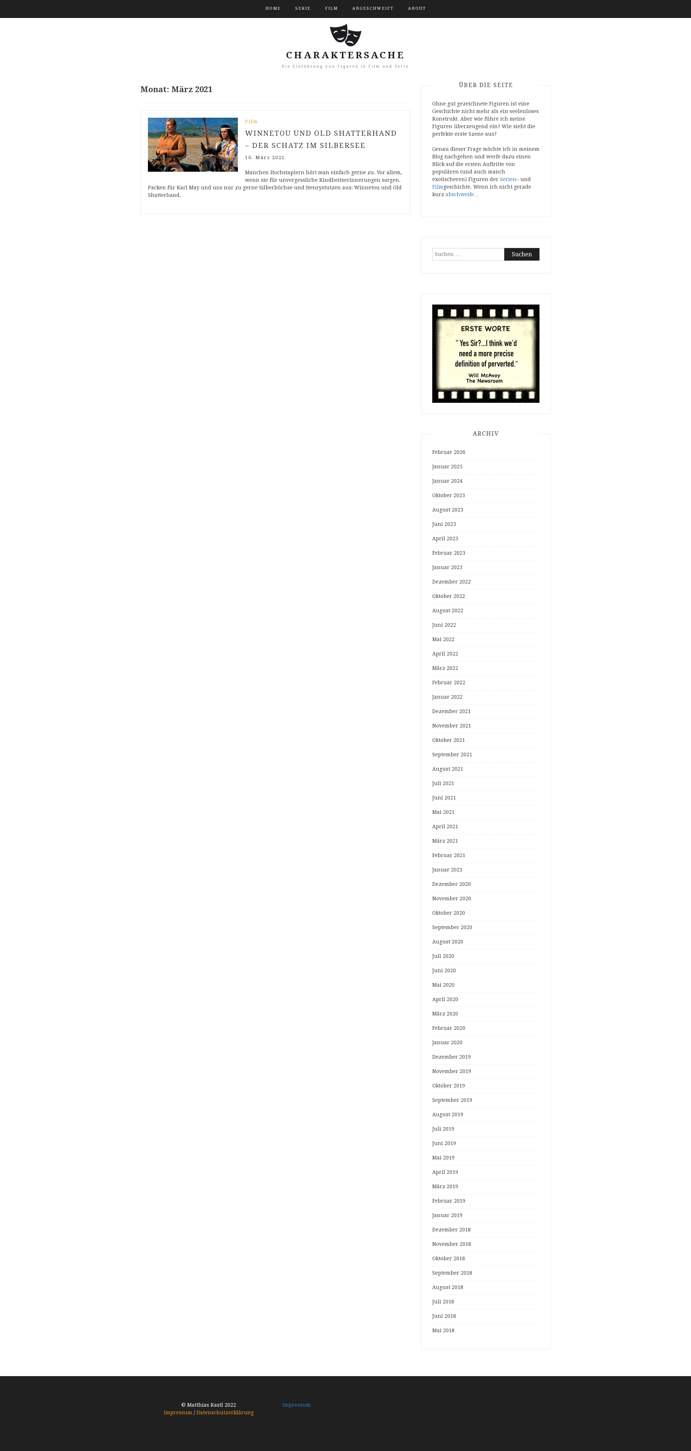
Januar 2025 (447, 466)
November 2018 (451, 1244)
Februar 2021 (448, 855)
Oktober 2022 (448, 596)
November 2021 (451, 726)
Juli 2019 (443, 1129)
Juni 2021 (444, 798)
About (417, 8)
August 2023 (447, 510)
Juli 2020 (443, 956)
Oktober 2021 (448, 740)
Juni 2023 (444, 524)
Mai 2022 (443, 639)
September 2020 (452, 927)
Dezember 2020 (451, 884)
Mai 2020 (443, 985)
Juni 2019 (444, 1143)
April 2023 (445, 538)
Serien (508, 179)
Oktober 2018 (448, 1258)
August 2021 (447, 769)
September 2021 (452, 754)
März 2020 (445, 1014)
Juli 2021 (443, 783)
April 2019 (445, 1172)
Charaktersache (345, 55)
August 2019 (447, 1114)
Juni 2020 (444, 970)
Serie (303, 8)
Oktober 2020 (448, 913)
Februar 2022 (448, 682)
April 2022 (445, 654)
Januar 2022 (447, 697)
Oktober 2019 (448, 1086)
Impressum (178, 1412)
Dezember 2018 (451, 1230)
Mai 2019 (443, 1158)
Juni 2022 (444, 625)
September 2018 (452, 1273)
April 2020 (445, 999)
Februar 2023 (448, 553)
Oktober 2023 (448, 495)
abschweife (460, 194)
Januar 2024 (447, 481)
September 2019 (452, 1100)
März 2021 (445, 841)
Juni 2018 (444, 1316)
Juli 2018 (443, 1301)
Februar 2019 (448, 1201)
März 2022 (445, 668)
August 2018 (447, 1287)
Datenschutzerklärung (225, 1412)
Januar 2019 (447, 1215)
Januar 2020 (447, 1042)
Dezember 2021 (451, 711)
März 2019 (445, 1186)
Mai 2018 (443, 1330)
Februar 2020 (448, 1028)
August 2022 (447, 610)
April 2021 (445, 826)
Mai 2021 (443, 812)
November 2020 (451, 898)
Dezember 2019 (451, 1057)
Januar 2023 (447, 567)
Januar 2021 (447, 870)
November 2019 (451, 1071)
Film (331, 8)
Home (273, 8)
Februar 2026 (448, 452)
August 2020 (447, 942)
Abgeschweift (373, 8)
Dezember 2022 (451, 582)
